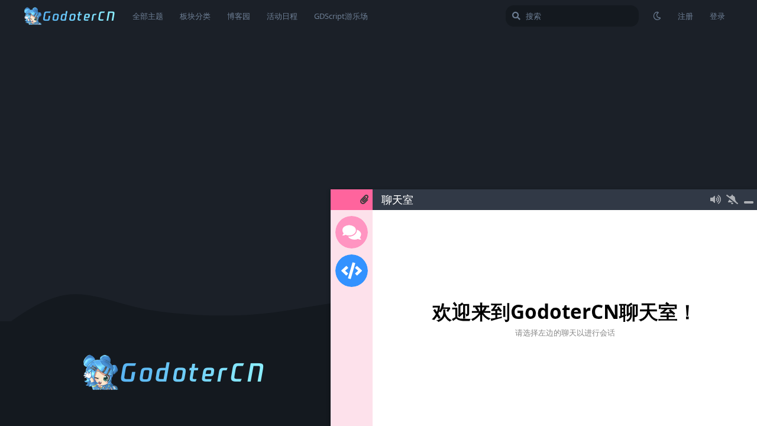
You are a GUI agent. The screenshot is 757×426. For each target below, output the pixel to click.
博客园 (238, 16)
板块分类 (195, 16)
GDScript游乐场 (341, 16)
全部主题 (147, 16)
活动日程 (282, 16)
